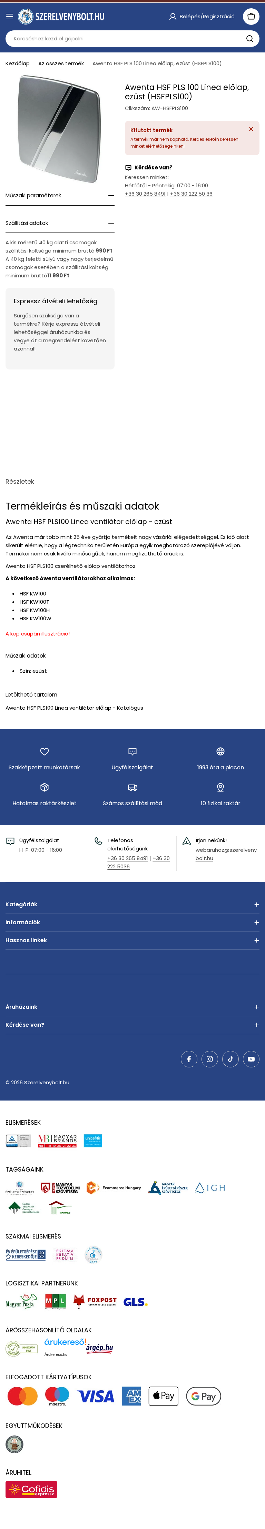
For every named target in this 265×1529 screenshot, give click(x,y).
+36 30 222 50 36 (191, 193)
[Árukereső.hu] (25, 1349)
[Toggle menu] (10, 16)
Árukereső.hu (56, 1354)
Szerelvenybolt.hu (46, 1082)
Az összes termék (61, 63)
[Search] (250, 38)
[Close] (251, 129)
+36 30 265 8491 (145, 193)
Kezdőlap (18, 63)
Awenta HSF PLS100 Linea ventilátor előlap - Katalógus (74, 707)
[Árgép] (103, 1349)
